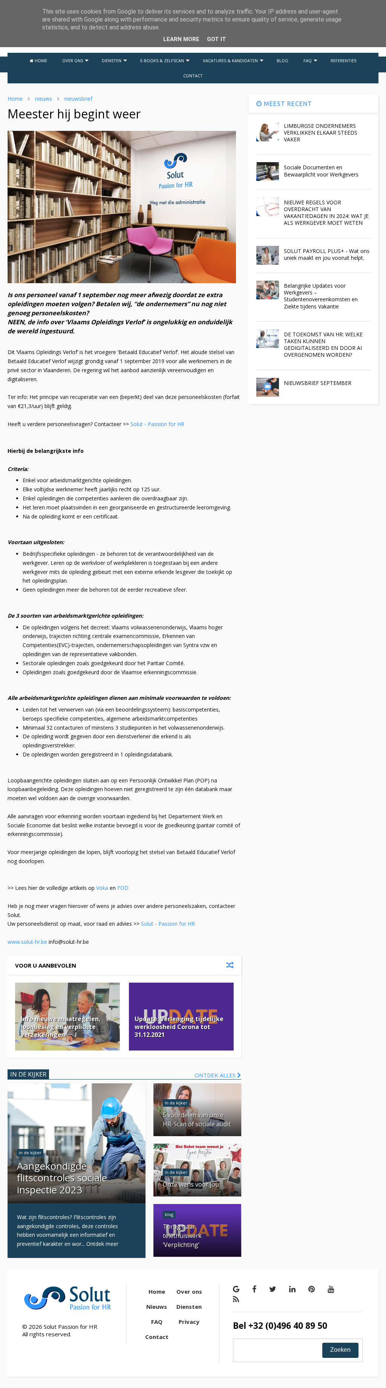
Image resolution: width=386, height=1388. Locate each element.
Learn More (181, 39)
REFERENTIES (343, 60)
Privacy (189, 1321)
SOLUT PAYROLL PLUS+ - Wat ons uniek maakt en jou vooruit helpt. (326, 254)
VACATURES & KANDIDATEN (230, 60)
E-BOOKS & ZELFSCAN (162, 60)
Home (15, 98)
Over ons (189, 1291)
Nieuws (156, 1306)
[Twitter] (272, 1289)
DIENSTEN (111, 60)
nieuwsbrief (78, 98)
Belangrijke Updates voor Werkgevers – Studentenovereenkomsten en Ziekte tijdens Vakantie (321, 296)
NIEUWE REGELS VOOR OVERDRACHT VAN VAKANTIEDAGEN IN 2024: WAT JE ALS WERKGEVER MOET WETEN (326, 213)
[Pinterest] (311, 1289)
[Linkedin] (292, 1289)
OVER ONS (72, 60)
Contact (156, 1336)
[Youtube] (331, 1289)
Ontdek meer (102, 1243)
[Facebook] (254, 1289)
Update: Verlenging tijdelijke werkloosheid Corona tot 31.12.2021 (179, 1027)
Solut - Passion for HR (157, 424)
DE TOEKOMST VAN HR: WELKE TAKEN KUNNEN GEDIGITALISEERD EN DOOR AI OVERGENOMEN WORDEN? (323, 345)
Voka (102, 887)
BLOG (282, 60)
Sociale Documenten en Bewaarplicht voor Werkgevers (321, 171)
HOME (40, 60)
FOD (123, 887)
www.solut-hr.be (27, 941)
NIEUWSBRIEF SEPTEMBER (317, 382)
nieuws (43, 98)
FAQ (307, 60)
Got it (216, 39)
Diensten (189, 1306)
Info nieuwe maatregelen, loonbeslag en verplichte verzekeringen (61, 1027)
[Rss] (236, 1299)
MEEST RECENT (287, 103)
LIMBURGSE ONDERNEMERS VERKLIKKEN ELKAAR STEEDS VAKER (320, 132)
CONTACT (193, 75)
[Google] (236, 1289)
